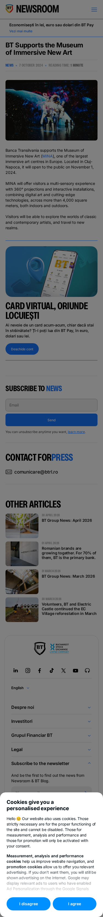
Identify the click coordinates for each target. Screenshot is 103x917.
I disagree (28, 903)
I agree (74, 903)
